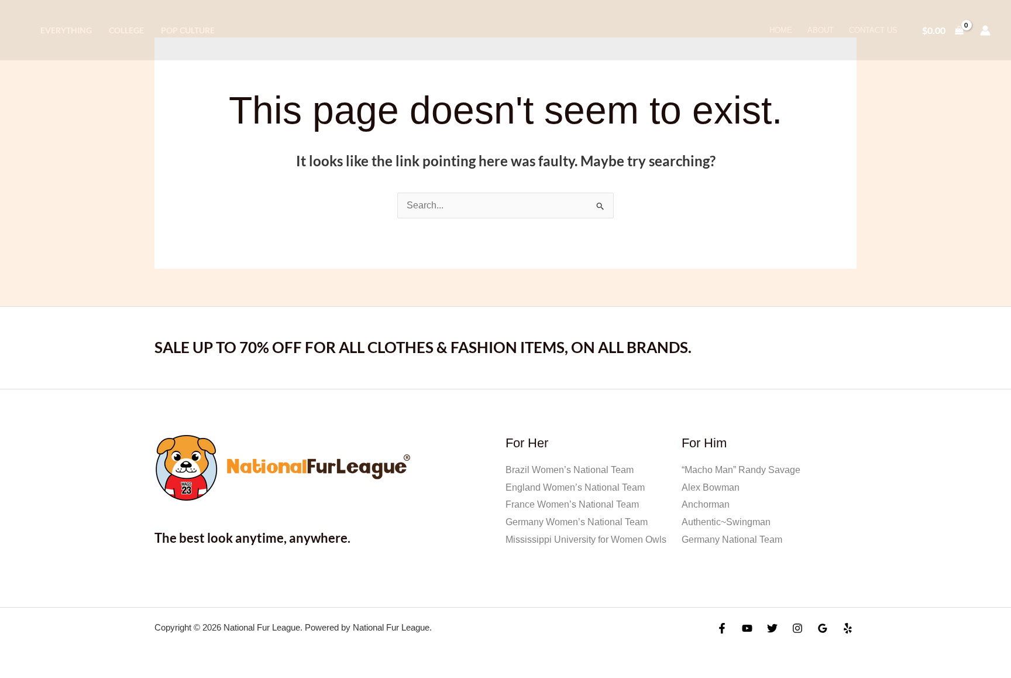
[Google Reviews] (822, 628)
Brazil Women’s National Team (570, 470)
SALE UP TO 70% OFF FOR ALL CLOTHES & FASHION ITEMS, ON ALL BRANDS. (423, 347)
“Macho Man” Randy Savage (741, 470)
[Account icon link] (985, 30)
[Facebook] (722, 628)
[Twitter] (772, 628)
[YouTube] (747, 628)
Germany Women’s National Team (577, 522)
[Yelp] (847, 628)
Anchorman (706, 504)
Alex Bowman (711, 487)
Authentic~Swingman (726, 522)
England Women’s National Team (575, 487)
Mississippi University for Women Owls (586, 540)
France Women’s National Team (572, 504)
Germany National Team (732, 540)
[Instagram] (797, 628)
